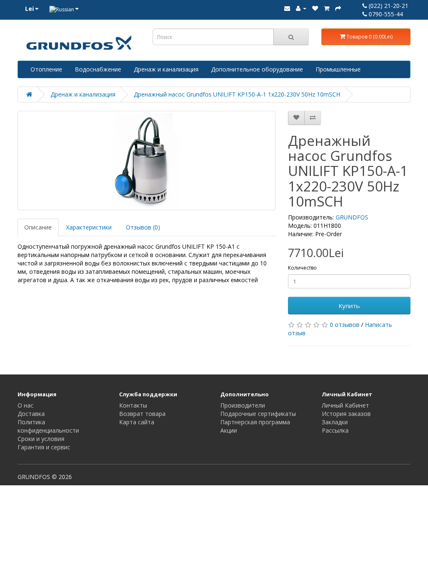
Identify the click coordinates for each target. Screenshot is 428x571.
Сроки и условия (41, 439)
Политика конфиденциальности (48, 426)
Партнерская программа (255, 422)
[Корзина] (326, 8)
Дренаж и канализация (166, 69)
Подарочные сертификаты (258, 414)
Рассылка (335, 430)
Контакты (133, 405)
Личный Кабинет (345, 405)
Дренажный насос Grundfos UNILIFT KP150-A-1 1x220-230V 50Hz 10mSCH (237, 94)
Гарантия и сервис (44, 447)
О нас (25, 405)
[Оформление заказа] (338, 8)
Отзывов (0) (143, 227)
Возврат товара (142, 414)
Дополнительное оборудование (257, 69)
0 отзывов (344, 325)
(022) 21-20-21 (387, 6)
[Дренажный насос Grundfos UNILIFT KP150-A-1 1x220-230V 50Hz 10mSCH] (146, 160)
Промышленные (338, 69)
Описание (38, 227)
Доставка (31, 414)
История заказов (346, 414)
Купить (349, 305)
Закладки (335, 422)
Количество (302, 267)
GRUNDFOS (352, 217)
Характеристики (89, 227)
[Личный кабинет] (301, 8)
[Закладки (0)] (315, 8)
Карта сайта (136, 422)
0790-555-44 (385, 14)
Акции (228, 430)
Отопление (46, 69)
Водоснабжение (98, 69)
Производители (242, 405)
